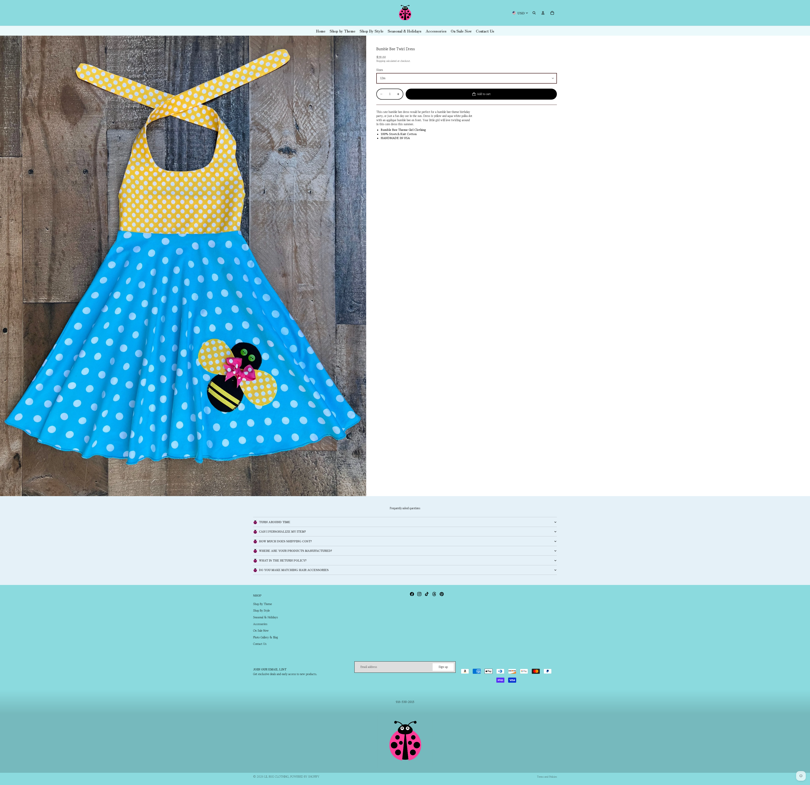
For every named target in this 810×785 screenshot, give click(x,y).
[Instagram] (419, 594)
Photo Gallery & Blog (265, 637)
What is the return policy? (282, 560)
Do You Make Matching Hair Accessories (294, 570)
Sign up (443, 667)
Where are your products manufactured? (295, 550)
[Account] (543, 13)
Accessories (260, 624)
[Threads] (434, 594)
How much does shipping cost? (285, 541)
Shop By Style (261, 611)
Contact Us (259, 644)
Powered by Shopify (304, 776)
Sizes (379, 70)
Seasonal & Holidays (265, 617)
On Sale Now (261, 631)
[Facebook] (411, 594)
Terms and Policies (547, 776)
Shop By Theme (262, 604)
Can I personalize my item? (282, 531)
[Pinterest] (441, 594)
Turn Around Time (274, 522)
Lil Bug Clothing (276, 776)
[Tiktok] (426, 594)
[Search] (534, 13)
